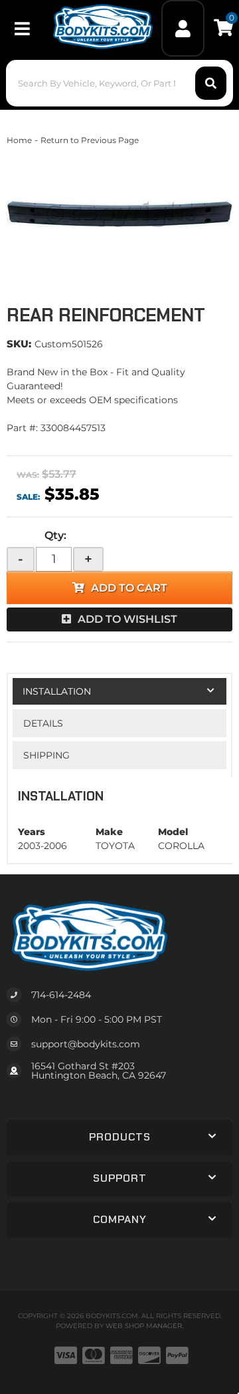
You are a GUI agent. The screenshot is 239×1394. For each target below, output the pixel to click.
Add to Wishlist (127, 619)
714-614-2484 (61, 995)
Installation (57, 691)
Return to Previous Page (89, 140)
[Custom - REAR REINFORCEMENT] (119, 213)
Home (19, 140)
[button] (119, 83)
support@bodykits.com (85, 1044)
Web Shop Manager (144, 1325)
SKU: (19, 343)
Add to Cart (129, 588)
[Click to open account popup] (183, 28)
